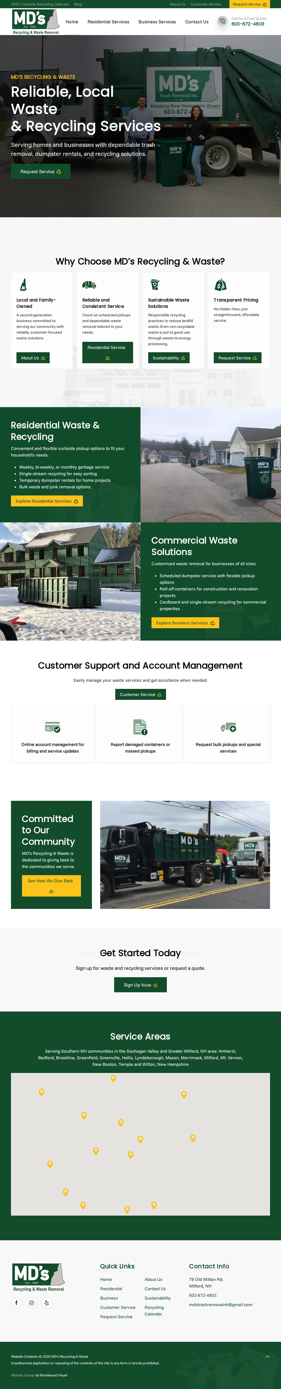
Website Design (23, 1375)
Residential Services (108, 21)
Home (72, 21)
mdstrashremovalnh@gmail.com (220, 1304)
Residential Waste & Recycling (55, 431)
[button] (140, 1139)
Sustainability (158, 1298)
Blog (78, 4)
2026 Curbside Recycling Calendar (40, 4)
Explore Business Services (183, 623)
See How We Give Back (51, 880)
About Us (178, 4)
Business (109, 1298)
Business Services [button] (157, 21)
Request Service (248, 4)
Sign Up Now (138, 985)
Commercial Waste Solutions (194, 546)
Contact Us (197, 21)
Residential (111, 1288)
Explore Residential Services (45, 501)
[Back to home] (35, 21)
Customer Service (206, 4)
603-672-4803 (203, 1295)
